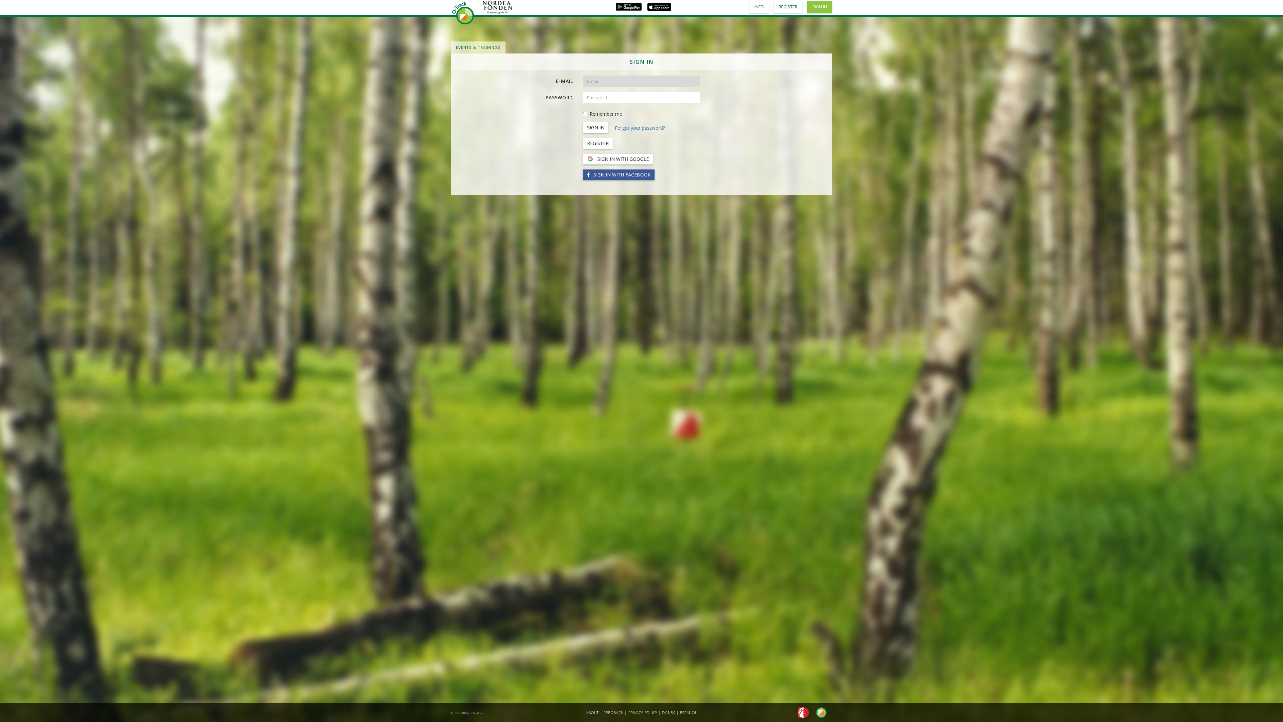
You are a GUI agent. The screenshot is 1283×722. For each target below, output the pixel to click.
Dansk (668, 712)
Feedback (613, 712)
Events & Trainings (478, 47)
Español (688, 712)
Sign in (819, 7)
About (592, 712)
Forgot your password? (640, 128)
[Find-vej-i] (819, 712)
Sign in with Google (622, 159)
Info (759, 7)
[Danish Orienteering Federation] (802, 712)
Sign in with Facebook (621, 174)
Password (559, 97)
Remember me (606, 114)
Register (598, 143)
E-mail (564, 81)
